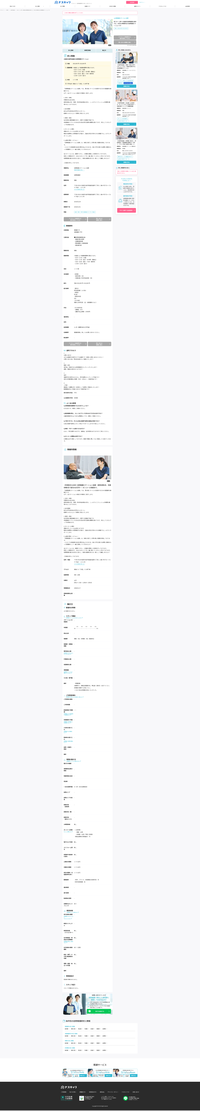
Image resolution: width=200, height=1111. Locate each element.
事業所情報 (87, 50)
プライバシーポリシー (113, 1092)
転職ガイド (87, 6)
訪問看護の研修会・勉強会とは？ (68, 942)
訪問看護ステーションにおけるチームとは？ (74, 617)
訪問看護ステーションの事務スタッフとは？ (68, 672)
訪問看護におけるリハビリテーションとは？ (68, 653)
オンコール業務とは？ (68, 831)
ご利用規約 (63, 1092)
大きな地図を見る (78, 189)
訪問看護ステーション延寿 (121, 18)
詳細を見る (126, 86)
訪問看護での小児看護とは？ (68, 732)
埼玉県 (79, 1029)
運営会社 (102, 1092)
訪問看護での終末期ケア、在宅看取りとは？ (68, 722)
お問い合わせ (135, 1092)
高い (97, 628)
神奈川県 (73, 1029)
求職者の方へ (82, 1092)
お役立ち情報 (112, 6)
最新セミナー (137, 6)
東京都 (66, 1029)
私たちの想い (73, 1092)
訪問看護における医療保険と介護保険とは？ (68, 714)
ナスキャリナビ (162, 6)
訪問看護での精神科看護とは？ (68, 742)
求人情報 (70, 50)
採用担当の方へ (93, 1092)
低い (75, 628)
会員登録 (132, 2)
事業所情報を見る (78, 170)
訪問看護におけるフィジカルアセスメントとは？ (68, 917)
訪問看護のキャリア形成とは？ (72, 912)
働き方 (104, 50)
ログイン (141, 2)
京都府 (98, 1029)
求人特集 (62, 6)
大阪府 (92, 1029)
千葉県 (86, 1029)
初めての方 (12, 6)
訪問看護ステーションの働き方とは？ (73, 761)
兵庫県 (104, 1029)
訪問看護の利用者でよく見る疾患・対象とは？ (74, 696)
